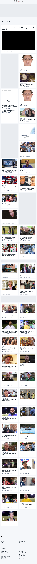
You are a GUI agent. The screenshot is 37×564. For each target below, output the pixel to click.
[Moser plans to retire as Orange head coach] (9, 308)
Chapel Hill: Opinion (5, 185)
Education (21, 187)
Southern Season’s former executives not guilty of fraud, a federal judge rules (9, 276)
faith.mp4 (21, 170)
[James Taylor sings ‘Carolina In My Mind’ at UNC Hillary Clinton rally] (27, 147)
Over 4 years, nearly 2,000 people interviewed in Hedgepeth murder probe (27, 137)
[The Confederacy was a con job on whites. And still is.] (9, 180)
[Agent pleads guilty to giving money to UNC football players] (27, 268)
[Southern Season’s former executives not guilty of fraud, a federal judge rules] (9, 268)
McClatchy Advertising (4, 552)
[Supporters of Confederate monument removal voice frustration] (9, 198)
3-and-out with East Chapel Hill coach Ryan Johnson (26, 292)
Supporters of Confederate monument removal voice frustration (9, 205)
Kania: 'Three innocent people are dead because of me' (27, 488)
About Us (2, 541)
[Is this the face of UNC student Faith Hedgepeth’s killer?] (27, 95)
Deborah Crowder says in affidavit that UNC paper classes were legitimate (9, 221)
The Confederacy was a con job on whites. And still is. (9, 187)
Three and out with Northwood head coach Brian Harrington (26, 316)
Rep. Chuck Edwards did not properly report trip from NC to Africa (8, 111)
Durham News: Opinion (23, 83)
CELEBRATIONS (8, 23)
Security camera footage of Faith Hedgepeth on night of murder (18, 28)
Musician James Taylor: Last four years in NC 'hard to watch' (27, 471)
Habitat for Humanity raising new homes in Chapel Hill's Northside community (27, 437)
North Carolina (4, 169)
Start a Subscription (22, 542)
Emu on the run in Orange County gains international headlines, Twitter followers (9, 238)
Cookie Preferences (21, 562)
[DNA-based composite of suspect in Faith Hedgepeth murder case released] (27, 60)
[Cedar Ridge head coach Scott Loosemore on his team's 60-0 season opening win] (9, 324)
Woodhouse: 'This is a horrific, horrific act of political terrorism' (27, 453)
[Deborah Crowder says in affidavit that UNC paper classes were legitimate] (9, 214)
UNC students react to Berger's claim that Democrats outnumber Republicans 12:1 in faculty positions (9, 348)
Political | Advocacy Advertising (6, 559)
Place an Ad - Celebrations (5, 556)
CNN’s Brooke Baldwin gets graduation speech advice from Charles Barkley (27, 189)
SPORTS (20, 23)
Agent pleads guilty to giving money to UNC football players (27, 276)
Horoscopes (23, 558)
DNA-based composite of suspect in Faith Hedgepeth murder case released (27, 69)
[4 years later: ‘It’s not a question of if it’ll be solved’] (27, 112)
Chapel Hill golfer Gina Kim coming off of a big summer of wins (9, 400)
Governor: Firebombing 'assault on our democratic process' (9, 506)
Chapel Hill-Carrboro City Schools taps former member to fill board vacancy (9, 255)
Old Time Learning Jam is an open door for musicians (27, 349)
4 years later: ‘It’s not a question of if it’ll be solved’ (27, 120)
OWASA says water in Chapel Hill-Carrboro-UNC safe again (26, 257)
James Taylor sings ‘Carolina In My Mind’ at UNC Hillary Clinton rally (27, 155)
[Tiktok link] (5, 548)
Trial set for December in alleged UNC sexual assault (9, 436)
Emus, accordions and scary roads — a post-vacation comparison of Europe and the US (9, 106)
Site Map (2, 542)
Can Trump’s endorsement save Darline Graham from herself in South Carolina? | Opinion (9, 92)
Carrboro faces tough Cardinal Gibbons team (9, 383)
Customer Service (22, 541)
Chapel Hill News (22, 118)
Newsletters (23, 555)
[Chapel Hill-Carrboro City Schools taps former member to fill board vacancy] (9, 248)
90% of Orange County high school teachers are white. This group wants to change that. (27, 238)
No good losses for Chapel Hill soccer (26, 504)
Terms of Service (33, 562)
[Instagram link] (4, 548)
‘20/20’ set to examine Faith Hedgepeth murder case (27, 85)
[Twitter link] (2, 548)
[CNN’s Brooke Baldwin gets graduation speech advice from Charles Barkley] (27, 181)
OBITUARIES (13, 23)
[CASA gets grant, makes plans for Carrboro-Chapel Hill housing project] (9, 285)
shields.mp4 (22, 365)
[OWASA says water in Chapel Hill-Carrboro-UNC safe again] (27, 249)
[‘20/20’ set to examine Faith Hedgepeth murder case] (27, 77)
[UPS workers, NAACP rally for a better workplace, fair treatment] (27, 324)
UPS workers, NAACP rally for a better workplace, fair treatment (27, 332)
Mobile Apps (22, 554)
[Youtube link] (3, 548)
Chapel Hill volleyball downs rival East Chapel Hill (26, 402)
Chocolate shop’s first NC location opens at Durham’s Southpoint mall (9, 97)
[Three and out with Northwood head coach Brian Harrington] (27, 308)
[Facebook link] (1, 548)
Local (3, 253)
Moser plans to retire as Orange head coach (8, 316)
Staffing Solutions (4, 558)
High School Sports (5, 330)
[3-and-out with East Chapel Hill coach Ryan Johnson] (27, 284)
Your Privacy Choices (28, 562)
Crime (3, 486)
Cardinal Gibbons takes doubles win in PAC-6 (9, 454)
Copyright (2, 562)
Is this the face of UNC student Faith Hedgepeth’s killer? (26, 104)
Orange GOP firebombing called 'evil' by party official (9, 488)
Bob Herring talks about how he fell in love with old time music (9, 367)
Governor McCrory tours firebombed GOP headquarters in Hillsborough (9, 471)
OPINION (16, 23)
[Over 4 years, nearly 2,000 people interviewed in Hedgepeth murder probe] (27, 129)
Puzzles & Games (23, 556)
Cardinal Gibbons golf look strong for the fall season (27, 383)
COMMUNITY (3, 23)
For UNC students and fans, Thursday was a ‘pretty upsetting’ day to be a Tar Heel (9, 171)
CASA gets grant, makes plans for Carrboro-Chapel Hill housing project (8, 292)
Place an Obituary (4, 557)
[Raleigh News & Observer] (18, 1)
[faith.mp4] (27, 163)
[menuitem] (1, 3)
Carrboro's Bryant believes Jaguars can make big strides (9, 419)
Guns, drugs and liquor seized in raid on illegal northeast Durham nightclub (9, 101)
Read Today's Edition (24, 552)
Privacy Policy (14, 562)
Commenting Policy (8, 562)
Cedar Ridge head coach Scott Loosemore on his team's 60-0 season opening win (9, 332)
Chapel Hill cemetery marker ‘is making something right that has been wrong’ (27, 418)
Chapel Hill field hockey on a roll (7, 523)
